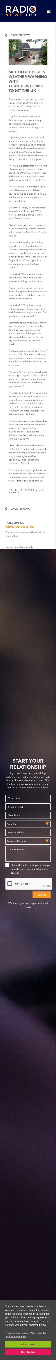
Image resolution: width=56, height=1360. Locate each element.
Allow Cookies (28, 1344)
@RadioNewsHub (19, 527)
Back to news (20, 35)
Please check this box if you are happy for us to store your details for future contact (30, 869)
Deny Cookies (28, 1352)
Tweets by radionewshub (19, 547)
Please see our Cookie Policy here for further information (25, 1334)
